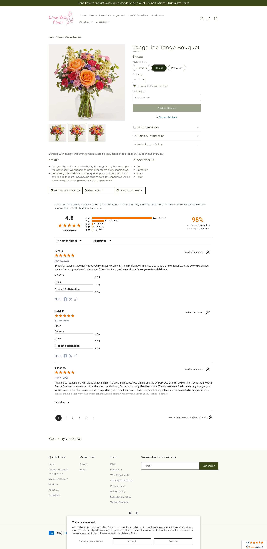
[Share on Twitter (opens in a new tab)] (70, 299)
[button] (157, 15)
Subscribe (209, 465)
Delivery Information (121, 480)
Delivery (141, 86)
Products (53, 484)
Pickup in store (158, 86)
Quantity (138, 74)
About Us (54, 489)
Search (83, 464)
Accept (132, 541)
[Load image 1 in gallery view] (57, 133)
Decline (173, 541)
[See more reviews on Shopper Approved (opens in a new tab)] (75, 299)
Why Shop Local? (119, 475)
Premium (177, 68)
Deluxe (159, 68)
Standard (141, 68)
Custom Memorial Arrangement (58, 471)
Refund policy (117, 491)
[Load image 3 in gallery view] (97, 133)
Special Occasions (58, 478)
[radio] (133, 218)
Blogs (82, 469)
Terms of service (119, 502)
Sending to (144, 91)
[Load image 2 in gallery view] (77, 133)
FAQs (113, 464)
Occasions (54, 495)
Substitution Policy (120, 496)
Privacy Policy (129, 533)
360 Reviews (73, 230)
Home (51, 37)
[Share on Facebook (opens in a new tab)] (65, 299)
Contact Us (116, 469)
